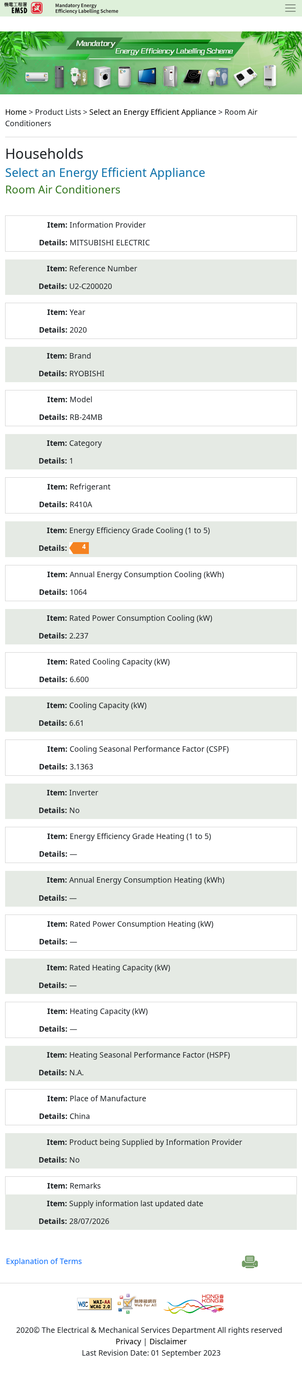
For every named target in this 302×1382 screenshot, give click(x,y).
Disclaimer (168, 1341)
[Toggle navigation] (290, 8)
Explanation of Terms (44, 1261)
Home (16, 112)
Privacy (128, 1341)
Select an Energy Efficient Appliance (152, 112)
